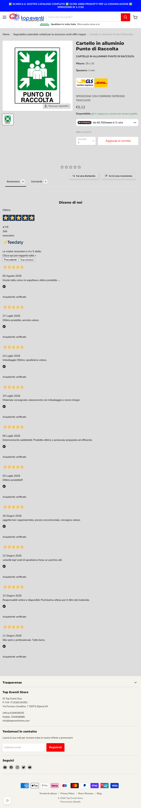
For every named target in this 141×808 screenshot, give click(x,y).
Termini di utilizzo (48, 793)
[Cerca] (125, 17)
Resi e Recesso (85, 793)
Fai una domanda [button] (85, 175)
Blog (99, 793)
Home (6, 34)
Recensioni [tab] (13, 181)
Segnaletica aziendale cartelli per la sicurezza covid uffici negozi (49, 34)
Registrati (55, 747)
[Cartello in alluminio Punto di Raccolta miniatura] (7, 119)
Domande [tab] (36, 181)
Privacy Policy (67, 793)
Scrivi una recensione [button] (120, 175)
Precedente (10, 259)
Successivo (27, 259)
